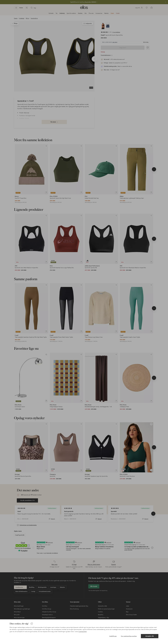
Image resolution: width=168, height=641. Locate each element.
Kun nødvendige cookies (129, 636)
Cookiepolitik (82, 631)
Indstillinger (113, 636)
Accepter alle (149, 636)
